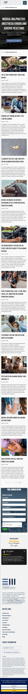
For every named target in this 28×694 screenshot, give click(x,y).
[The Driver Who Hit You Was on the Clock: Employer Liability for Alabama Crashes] (14, 234)
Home (2, 7)
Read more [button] (5, 562)
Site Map (4, 634)
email (11, 600)
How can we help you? (8, 517)
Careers (4, 622)
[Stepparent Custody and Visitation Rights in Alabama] (14, 323)
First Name (5, 497)
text (8, 600)
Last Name (5, 502)
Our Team (5, 620)
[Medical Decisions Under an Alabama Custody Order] (14, 406)
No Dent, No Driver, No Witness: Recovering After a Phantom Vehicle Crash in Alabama (13, 203)
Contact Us (5, 613)
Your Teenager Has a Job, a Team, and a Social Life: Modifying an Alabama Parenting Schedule (13, 294)
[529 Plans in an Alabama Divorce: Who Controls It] (14, 364)
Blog (3, 637)
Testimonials (6, 625)
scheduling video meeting (15, 602)
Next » (19, 482)
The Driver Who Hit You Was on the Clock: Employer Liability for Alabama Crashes (13, 248)
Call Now (4, 627)
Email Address (6, 507)
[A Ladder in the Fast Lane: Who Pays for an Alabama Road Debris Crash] (14, 147)
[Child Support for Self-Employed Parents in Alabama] (14, 447)
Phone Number (6, 512)
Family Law (5, 618)
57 (16, 482)
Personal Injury (6, 615)
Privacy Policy (6, 629)
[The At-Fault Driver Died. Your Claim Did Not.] (14, 64)
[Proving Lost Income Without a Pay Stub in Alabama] (14, 104)
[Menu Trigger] (25, 3)
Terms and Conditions (8, 632)
